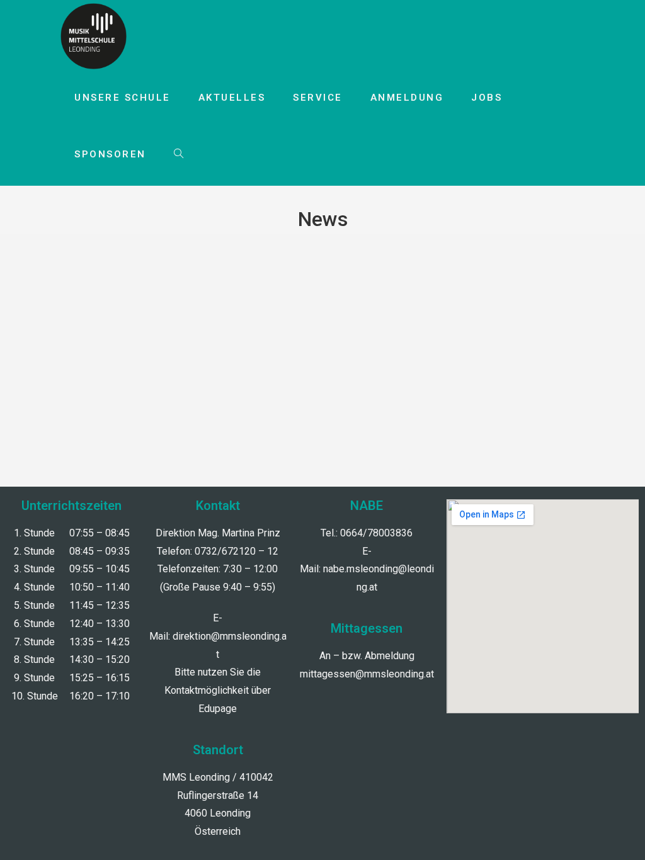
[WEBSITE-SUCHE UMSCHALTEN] (178, 154)
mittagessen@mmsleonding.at (367, 674)
